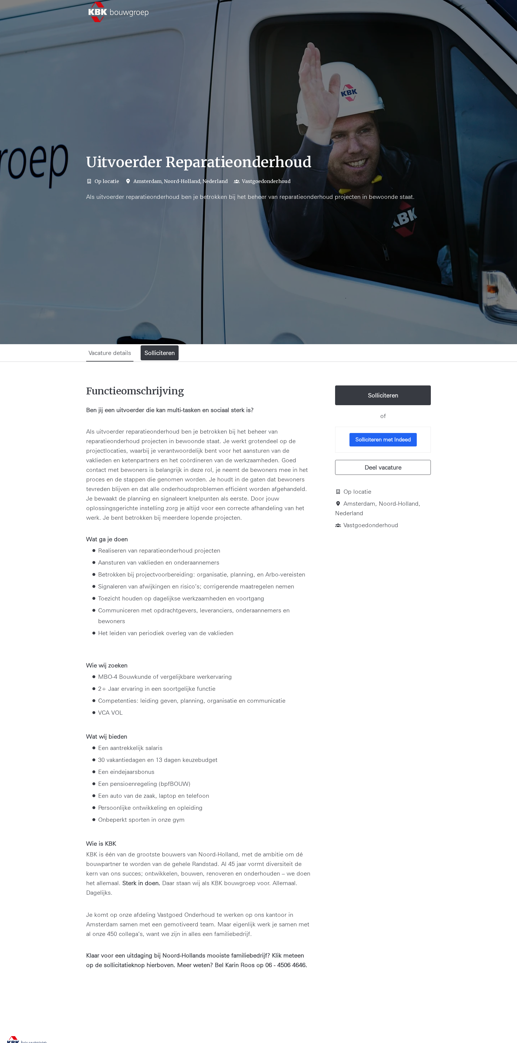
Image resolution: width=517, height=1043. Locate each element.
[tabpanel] (258, 693)
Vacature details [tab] (110, 352)
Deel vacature (383, 467)
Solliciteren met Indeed (383, 439)
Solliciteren (383, 395)
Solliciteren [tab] (160, 352)
